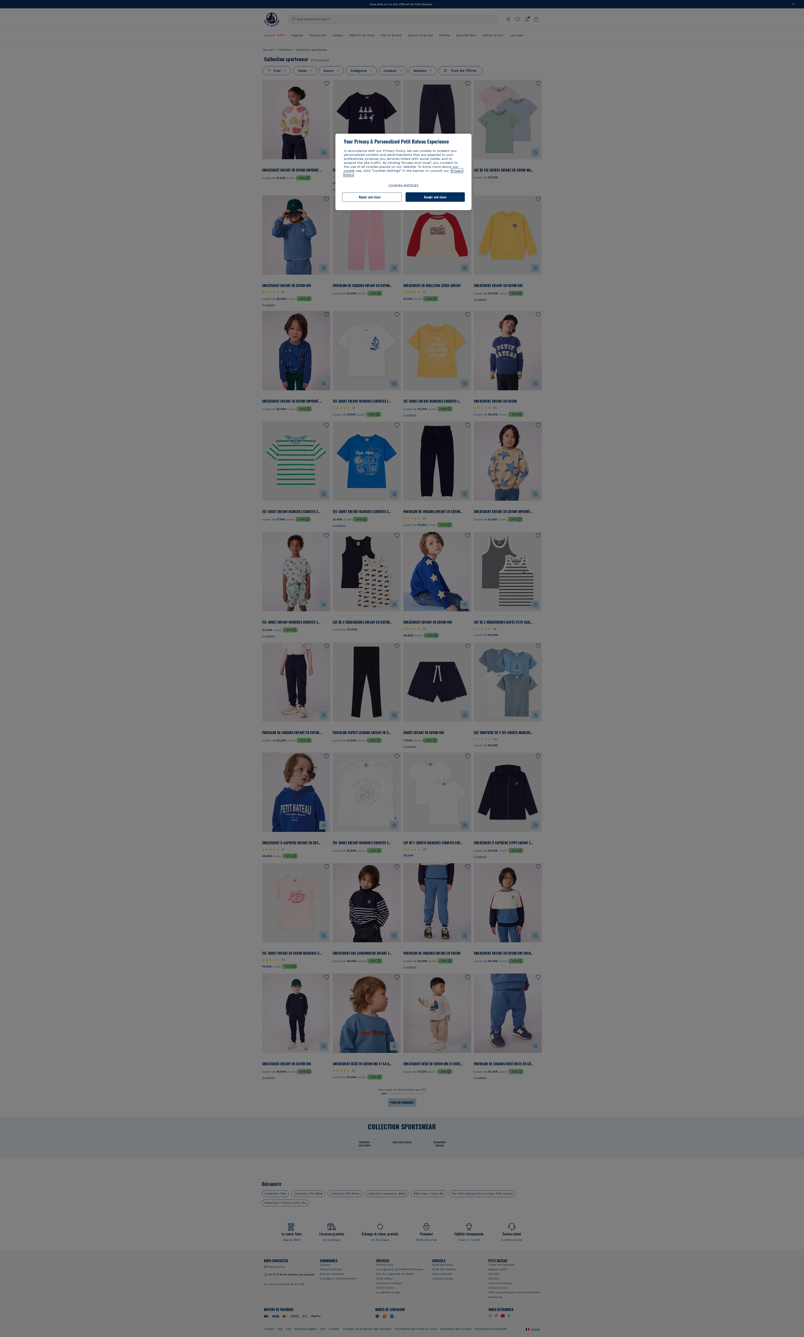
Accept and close (435, 197)
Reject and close (370, 197)
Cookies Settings (403, 185)
